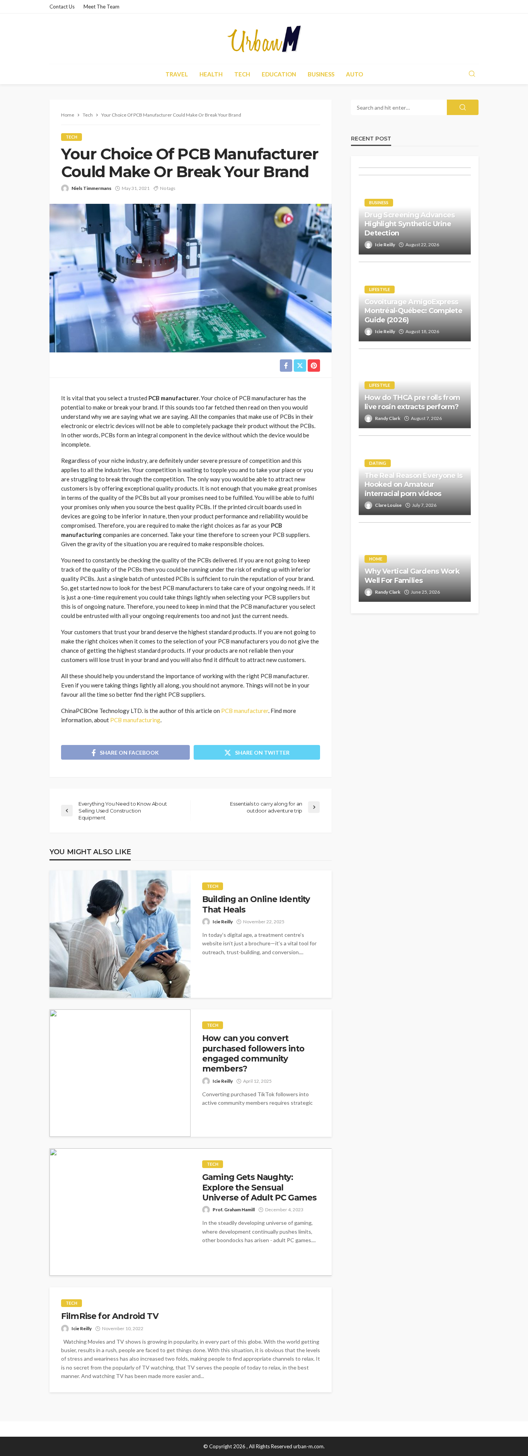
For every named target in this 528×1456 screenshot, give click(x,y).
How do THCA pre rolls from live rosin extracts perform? (412, 402)
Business (321, 74)
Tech (242, 74)
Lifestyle (379, 289)
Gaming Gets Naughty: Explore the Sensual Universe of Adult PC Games (259, 1187)
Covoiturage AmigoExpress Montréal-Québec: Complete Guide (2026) (413, 311)
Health (211, 74)
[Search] (472, 74)
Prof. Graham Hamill (234, 1209)
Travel (176, 74)
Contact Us (62, 6)
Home (375, 558)
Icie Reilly (223, 921)
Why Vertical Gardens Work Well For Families (412, 575)
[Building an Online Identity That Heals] (120, 934)
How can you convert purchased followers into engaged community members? (253, 1053)
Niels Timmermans (91, 188)
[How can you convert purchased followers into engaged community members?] (120, 1073)
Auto (354, 74)
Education (279, 74)
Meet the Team (101, 6)
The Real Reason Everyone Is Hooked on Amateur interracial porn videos (413, 484)
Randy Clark (387, 418)
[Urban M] (264, 38)
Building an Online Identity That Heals (256, 904)
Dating (377, 463)
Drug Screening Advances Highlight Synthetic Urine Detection (409, 224)
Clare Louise (388, 505)
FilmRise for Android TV (109, 1316)
